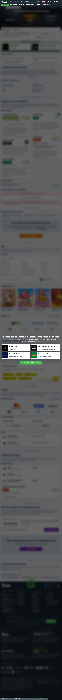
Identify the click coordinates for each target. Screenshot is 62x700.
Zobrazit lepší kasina (32, 362)
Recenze (38, 4)
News (48, 4)
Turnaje (44, 4)
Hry (11, 4)
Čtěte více (38, 698)
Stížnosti (27, 4)
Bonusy (15, 4)
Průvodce (21, 4)
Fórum (32, 4)
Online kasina (5, 4)
